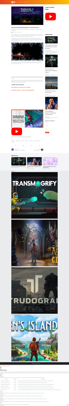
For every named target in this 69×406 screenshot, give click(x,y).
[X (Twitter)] (23, 146)
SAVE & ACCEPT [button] (2, 405)
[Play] (16, 132)
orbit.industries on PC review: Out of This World (20, 87)
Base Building (18, 140)
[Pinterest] (31, 146)
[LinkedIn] (39, 146)
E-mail (46, 122)
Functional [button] (1, 391)
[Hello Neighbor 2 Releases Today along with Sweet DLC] (34, 161)
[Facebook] (15, 146)
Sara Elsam (47, 74)
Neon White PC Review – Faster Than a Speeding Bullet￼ (22, 90)
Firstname (46, 125)
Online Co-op (31, 140)
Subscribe (47, 132)
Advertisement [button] (2, 399)
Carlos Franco (47, 116)
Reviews (47, 43)
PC (45, 43)
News (46, 67)
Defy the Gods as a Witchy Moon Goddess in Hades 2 (51, 70)
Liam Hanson (47, 50)
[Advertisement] (27, 70)
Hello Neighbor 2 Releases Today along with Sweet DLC (50, 113)
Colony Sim (22, 140)
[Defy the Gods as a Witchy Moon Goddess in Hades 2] (18, 161)
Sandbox (13, 142)
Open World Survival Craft (37, 140)
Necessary (2, 375)
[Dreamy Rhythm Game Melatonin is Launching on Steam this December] (50, 161)
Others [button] (1, 402)
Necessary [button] (1, 374)
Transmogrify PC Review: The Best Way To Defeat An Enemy (51, 46)
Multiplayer (26, 140)
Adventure (13, 140)
